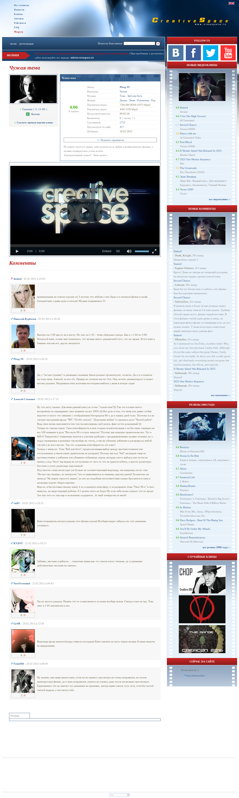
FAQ (16, 27)
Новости (19, 9)
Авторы (19, 18)
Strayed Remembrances (192, 537)
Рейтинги (20, 23)
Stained (184, 107)
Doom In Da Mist (189, 455)
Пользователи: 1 (190, 670)
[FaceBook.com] (193, 59)
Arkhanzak (181, 373)
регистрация (26, 43)
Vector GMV (187, 189)
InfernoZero (181, 301)
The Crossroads (188, 168)
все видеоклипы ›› (219, 199)
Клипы (18, 14)
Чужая (123, 91)
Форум (18, 31)
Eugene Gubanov (184, 268)
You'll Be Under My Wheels (195, 528)
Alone (183, 468)
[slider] (85, 245)
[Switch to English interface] (231, 3)
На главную (21, 5)
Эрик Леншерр (188, 176)
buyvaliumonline (195, 675)
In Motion (185, 507)
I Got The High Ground (193, 116)
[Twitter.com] (210, 59)
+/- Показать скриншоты (110, 140)
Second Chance (188, 124)
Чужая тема (69, 78)
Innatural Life (187, 477)
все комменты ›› (220, 395)
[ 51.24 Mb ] (34, 109)
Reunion (184, 447)
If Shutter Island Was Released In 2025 (201, 150)
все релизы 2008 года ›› (216, 547)
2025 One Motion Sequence (195, 159)
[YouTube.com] (228, 59)
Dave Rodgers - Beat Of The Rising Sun (201, 520)
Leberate (179, 284)
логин (13, 43)
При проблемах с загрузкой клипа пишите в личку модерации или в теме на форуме (82, 53)
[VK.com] (175, 59)
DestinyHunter (188, 485)
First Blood (186, 142)
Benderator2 (186, 494)
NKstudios (180, 339)
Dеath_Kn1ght (183, 255)
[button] (84, 210)
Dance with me (188, 133)
